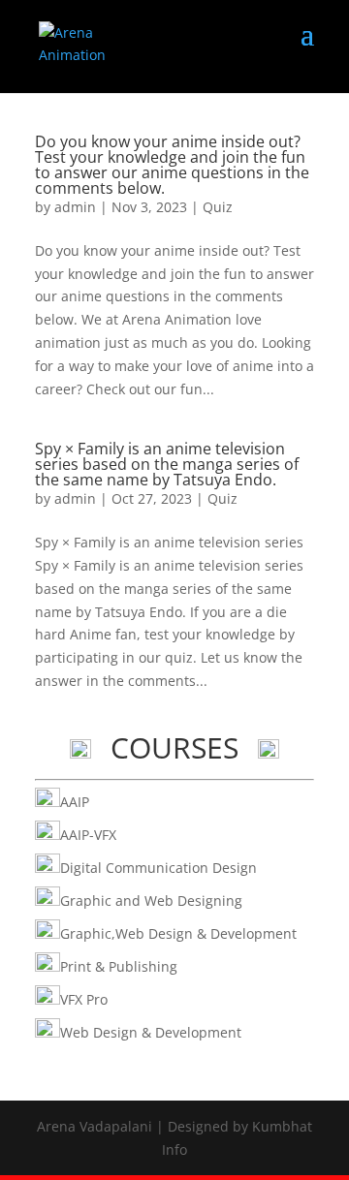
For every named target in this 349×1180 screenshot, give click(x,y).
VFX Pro (84, 999)
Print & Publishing (118, 966)
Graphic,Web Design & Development (178, 933)
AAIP (74, 801)
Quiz (218, 207)
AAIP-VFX (88, 834)
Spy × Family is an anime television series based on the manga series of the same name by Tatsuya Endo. (167, 464)
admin (75, 207)
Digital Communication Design (158, 867)
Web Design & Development (150, 1032)
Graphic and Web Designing (151, 900)
